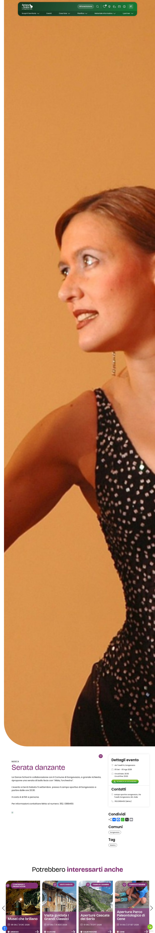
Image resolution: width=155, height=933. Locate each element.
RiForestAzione (85, 6)
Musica (15, 761)
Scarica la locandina (126, 781)
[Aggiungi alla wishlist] (101, 756)
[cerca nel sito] (98, 7)
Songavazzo (114, 832)
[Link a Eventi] (119, 7)
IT (131, 6)
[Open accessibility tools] (4, 928)
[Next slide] (151, 908)
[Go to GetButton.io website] (150, 931)
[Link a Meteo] (114, 7)
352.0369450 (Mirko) (123, 801)
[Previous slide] (3, 908)
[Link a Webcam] (109, 7)
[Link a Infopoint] (124, 7)
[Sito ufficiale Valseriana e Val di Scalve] (27, 6)
